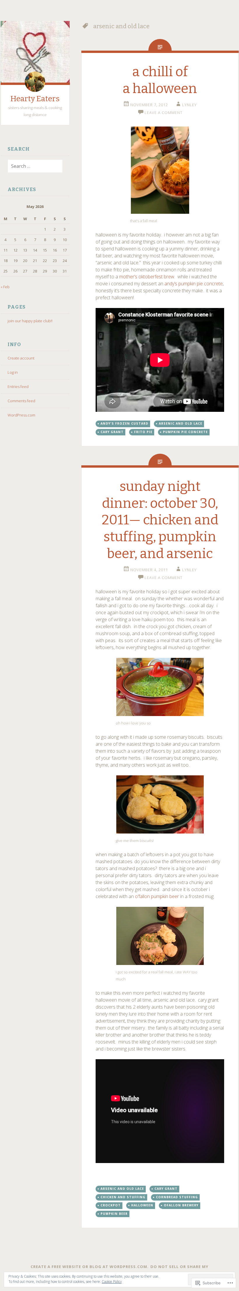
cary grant (112, 432)
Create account (21, 358)
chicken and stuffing (123, 1197)
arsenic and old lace (180, 423)
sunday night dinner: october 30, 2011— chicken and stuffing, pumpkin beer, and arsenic (160, 519)
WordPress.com (21, 415)
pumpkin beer (114, 1214)
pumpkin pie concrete (185, 432)
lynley (189, 104)
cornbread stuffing (177, 1197)
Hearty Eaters (34, 98)
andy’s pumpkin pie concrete (193, 283)
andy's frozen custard (124, 423)
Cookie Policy (112, 1281)
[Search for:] (32, 166)
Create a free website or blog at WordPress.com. (90, 1266)
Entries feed (18, 386)
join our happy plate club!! (30, 320)
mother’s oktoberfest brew (146, 276)
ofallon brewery (181, 1205)
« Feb (5, 286)
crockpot (111, 1205)
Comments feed (21, 400)
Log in (13, 372)
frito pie (143, 432)
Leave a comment (163, 112)
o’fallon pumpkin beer (157, 896)
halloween (142, 1205)
